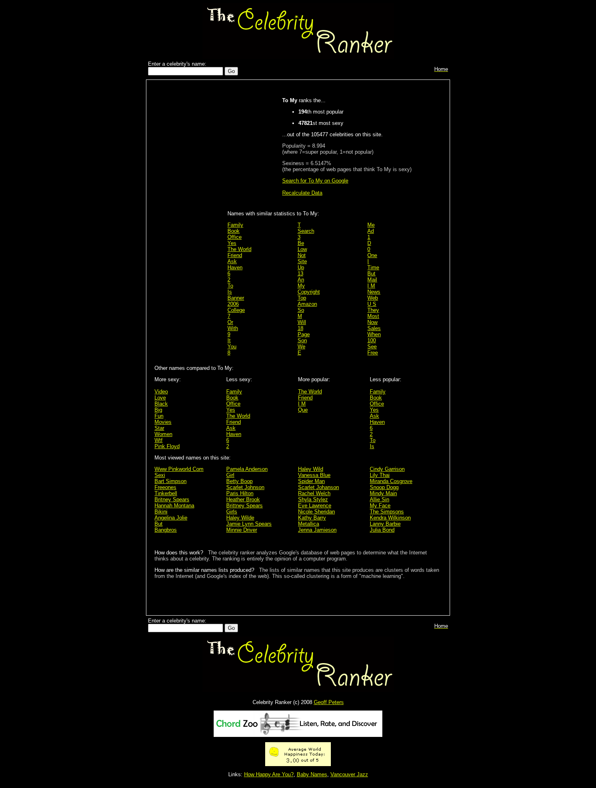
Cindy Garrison (387, 469)
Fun (158, 416)
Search (306, 231)
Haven (234, 267)
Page (304, 334)
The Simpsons (387, 512)
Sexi (159, 475)
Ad (370, 231)
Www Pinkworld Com (179, 469)
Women (163, 434)
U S (371, 304)
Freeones (165, 487)
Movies (163, 422)
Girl (230, 475)
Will (302, 322)
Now (372, 322)
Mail (372, 280)
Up (301, 267)
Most (373, 316)
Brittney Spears (244, 505)
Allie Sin (379, 499)
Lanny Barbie (385, 524)
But (371, 274)
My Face (380, 505)
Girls (231, 512)
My (301, 286)
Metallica (308, 524)
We (301, 347)
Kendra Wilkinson (390, 518)
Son (302, 340)
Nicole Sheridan (316, 512)
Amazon (307, 304)
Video (161, 392)
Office (234, 237)
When (374, 334)
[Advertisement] (189, 211)
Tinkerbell (165, 493)
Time (373, 267)
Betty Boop (239, 481)
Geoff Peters (329, 702)
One (372, 255)
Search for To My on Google (315, 181)
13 (300, 274)
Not (302, 255)
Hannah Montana (174, 505)
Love (160, 398)
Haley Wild (310, 469)
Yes (231, 243)
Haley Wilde (240, 518)
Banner (235, 298)
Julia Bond (382, 530)
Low (302, 249)
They (373, 310)
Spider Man (311, 481)
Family (235, 225)
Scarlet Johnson (245, 487)
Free (372, 353)
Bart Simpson (170, 481)
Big (158, 410)
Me (371, 225)
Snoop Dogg (384, 487)
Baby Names (312, 774)
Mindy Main (383, 493)
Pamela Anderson (247, 469)
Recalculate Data (302, 193)
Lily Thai (380, 475)
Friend (234, 255)
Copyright (309, 292)
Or (230, 322)
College (236, 310)
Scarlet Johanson (318, 487)
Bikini (160, 512)
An (301, 280)
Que (303, 410)
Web (372, 298)
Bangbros (165, 530)
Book (233, 231)
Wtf (158, 440)
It (229, 340)
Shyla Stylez (313, 499)
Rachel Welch (314, 493)
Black (161, 404)
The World (239, 249)
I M (371, 286)
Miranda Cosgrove (391, 481)
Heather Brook (243, 499)
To (230, 286)
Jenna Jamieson (317, 530)
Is (229, 292)
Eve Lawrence (314, 505)
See (372, 347)
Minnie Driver (241, 530)
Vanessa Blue (314, 475)
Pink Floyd (167, 446)
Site (302, 261)
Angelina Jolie (170, 518)
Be (301, 243)
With (232, 328)
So (301, 310)
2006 (233, 304)
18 (300, 328)
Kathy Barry (312, 518)
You (231, 347)
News (373, 292)
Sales (374, 328)
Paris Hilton (239, 493)
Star (159, 428)
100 (371, 340)
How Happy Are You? (269, 774)
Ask (232, 261)
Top (302, 298)
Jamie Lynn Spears (249, 524)
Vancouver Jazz (349, 774)
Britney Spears (171, 499)
